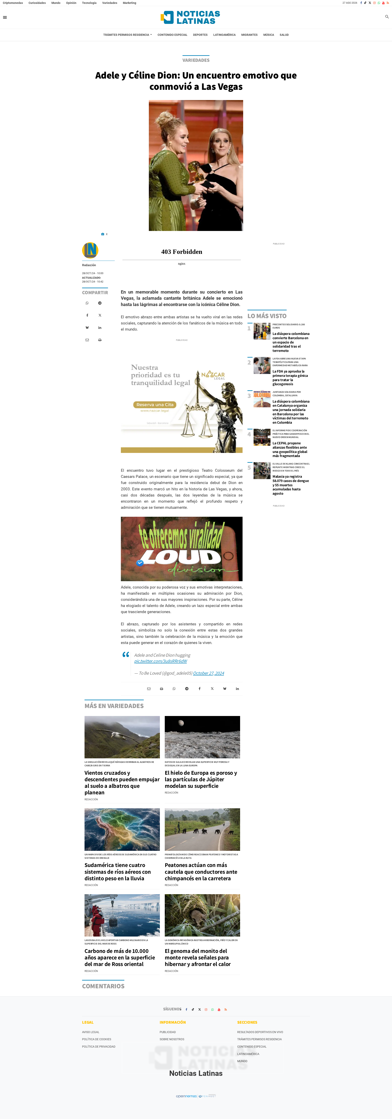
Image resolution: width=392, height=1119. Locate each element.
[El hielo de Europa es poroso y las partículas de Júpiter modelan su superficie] (202, 737)
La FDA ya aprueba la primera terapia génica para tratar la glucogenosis (290, 377)
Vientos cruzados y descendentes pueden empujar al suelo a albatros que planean (122, 782)
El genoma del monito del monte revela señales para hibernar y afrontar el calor (198, 957)
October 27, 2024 (208, 673)
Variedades (109, 3)
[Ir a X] (370, 3)
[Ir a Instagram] (374, 3)
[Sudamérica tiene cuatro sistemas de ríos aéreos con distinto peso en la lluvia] (122, 829)
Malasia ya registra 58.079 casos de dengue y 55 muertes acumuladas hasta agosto (291, 485)
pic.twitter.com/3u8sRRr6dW (160, 661)
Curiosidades (37, 3)
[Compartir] (87, 303)
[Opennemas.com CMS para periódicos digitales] (196, 1096)
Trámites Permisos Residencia (259, 1039)
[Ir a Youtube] (383, 3)
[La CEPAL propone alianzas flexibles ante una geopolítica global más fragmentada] (262, 437)
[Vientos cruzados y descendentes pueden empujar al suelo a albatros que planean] (122, 737)
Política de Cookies (96, 1039)
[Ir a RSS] (388, 3)
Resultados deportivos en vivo (260, 1032)
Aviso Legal (90, 1032)
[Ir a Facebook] (361, 3)
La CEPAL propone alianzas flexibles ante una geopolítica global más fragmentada (290, 449)
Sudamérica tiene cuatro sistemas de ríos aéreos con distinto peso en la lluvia (118, 871)
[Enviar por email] (87, 340)
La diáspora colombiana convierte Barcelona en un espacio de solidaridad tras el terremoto (291, 342)
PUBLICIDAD (168, 1032)
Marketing (129, 3)
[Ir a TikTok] (365, 3)
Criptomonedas (13, 3)
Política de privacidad (98, 1046)
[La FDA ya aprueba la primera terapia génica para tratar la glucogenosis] (262, 365)
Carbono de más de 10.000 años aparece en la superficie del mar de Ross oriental (120, 957)
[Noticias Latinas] (190, 17)
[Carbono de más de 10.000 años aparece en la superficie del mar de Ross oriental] (122, 915)
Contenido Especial (252, 1046)
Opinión (71, 3)
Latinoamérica (248, 1054)
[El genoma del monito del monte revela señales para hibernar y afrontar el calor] (202, 915)
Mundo (55, 3)
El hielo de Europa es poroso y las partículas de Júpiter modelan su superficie (201, 779)
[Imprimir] (100, 340)
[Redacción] (90, 250)
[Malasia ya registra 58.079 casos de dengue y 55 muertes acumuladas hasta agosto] (262, 470)
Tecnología (89, 3)
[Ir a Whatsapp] (379, 3)
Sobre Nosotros (172, 1039)
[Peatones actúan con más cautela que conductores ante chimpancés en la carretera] (202, 829)
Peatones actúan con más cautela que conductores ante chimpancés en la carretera (201, 871)
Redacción (89, 265)
